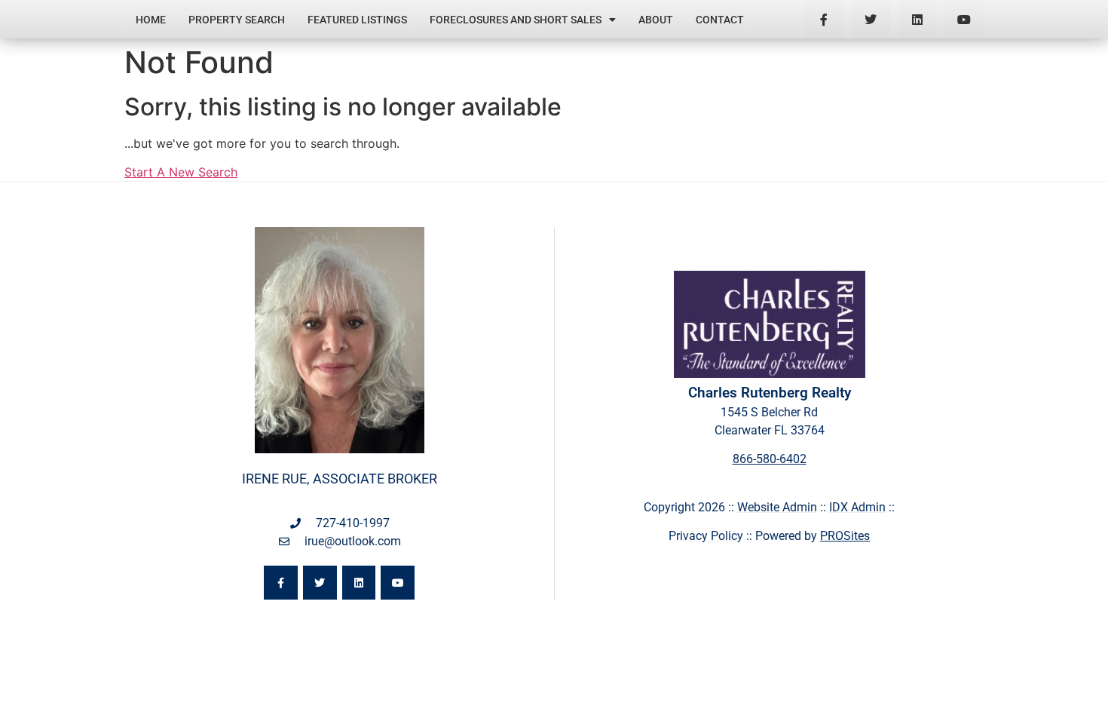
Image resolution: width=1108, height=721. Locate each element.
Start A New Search (180, 171)
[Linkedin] (917, 19)
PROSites (845, 536)
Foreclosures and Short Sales (515, 20)
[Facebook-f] (823, 19)
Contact (720, 20)
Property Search (236, 20)
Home (151, 20)
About (655, 20)
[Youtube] (964, 19)
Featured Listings (357, 20)
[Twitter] (870, 19)
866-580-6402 (770, 459)
